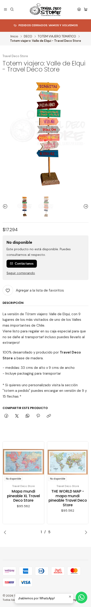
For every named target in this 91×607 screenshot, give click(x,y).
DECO (28, 36)
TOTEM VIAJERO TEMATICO (57, 36)
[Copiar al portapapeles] (48, 416)
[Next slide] (84, 206)
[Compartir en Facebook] (6, 416)
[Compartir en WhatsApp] (27, 416)
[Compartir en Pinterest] (38, 416)
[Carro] (85, 9)
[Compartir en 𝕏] (17, 416)
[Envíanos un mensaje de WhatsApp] (81, 597)
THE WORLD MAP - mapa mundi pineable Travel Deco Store (68, 498)
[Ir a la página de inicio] (45, 9)
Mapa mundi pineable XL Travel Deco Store (23, 496)
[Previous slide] (6, 206)
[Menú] (5, 9)
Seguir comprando (21, 273)
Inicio (14, 36)
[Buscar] (12, 9)
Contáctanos (24, 263)
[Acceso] (79, 9)
